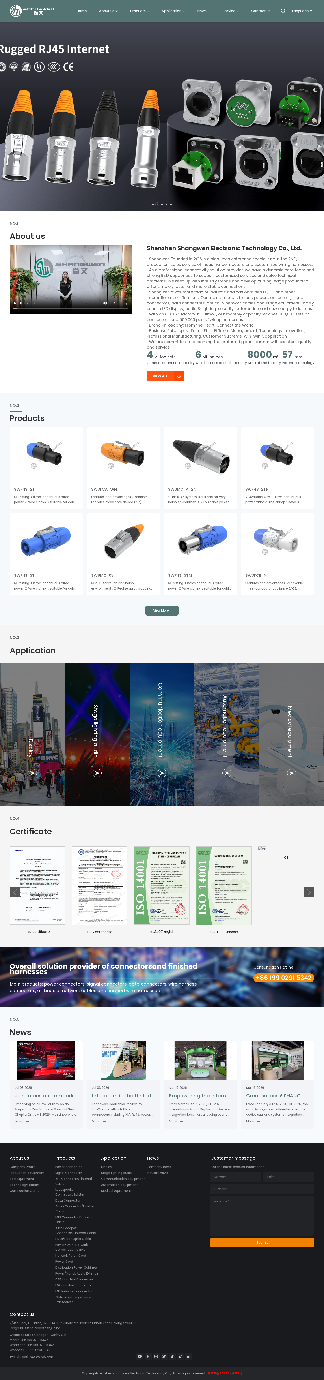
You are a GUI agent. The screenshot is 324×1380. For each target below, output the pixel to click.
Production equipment (27, 1173)
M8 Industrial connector (73, 1285)
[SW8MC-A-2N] (200, 454)
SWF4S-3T (24, 575)
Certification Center (25, 1190)
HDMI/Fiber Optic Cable (73, 1239)
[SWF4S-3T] (46, 540)
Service (229, 10)
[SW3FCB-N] (277, 540)
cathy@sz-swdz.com (38, 1356)
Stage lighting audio (116, 1173)
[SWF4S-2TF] (277, 454)
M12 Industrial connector (74, 1291)
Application (171, 10)
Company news (159, 1167)
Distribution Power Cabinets (76, 1267)
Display (106, 1167)
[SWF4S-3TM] (200, 540)
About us (106, 10)
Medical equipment (116, 1190)
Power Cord (64, 1261)
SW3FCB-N (255, 575)
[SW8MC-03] (123, 540)
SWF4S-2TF (256, 489)
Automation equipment (119, 1185)
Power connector (68, 1167)
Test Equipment (22, 1179)
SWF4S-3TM (180, 575)
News (202, 10)
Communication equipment (123, 1179)
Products (138, 10)
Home (81, 10)
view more (161, 610)
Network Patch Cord (70, 1255)
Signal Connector (68, 1173)
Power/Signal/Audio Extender (77, 1273)
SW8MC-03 (102, 575)
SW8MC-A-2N (182, 489)
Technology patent (24, 1185)
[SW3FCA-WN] (123, 454)
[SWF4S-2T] (46, 454)
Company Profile (22, 1167)
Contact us (260, 10)
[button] (153, 204)
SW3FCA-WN (104, 489)
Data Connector (67, 1200)
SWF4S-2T (24, 489)
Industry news (157, 1173)
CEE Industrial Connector (74, 1279)
